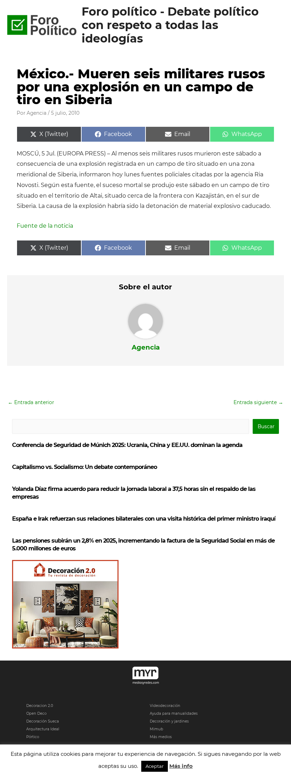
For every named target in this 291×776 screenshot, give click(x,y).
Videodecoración (165, 705)
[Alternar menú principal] (277, 25)
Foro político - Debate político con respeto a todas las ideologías (170, 25)
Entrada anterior (31, 402)
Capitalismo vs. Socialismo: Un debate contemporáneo (84, 467)
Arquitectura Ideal (42, 729)
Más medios (161, 737)
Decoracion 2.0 (39, 705)
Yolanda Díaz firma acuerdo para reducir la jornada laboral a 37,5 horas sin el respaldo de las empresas (134, 493)
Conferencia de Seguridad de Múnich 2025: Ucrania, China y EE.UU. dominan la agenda (127, 445)
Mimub (156, 729)
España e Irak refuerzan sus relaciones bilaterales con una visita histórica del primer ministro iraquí (143, 518)
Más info (181, 766)
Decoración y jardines (169, 721)
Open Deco (36, 713)
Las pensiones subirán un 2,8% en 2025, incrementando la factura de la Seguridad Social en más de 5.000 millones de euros (143, 544)
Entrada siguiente (258, 402)
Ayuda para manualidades (174, 713)
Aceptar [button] (155, 766)
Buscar (266, 426)
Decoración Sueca (42, 721)
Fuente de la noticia (45, 225)
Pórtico (32, 737)
